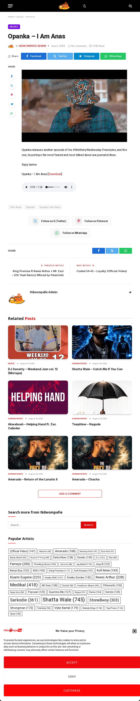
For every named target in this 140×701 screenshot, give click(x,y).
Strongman (21, 608)
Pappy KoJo (17, 592)
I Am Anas (15, 207)
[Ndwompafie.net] (65, 6)
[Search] (130, 6)
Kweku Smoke (79, 577)
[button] (134, 631)
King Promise (59, 570)
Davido (84, 557)
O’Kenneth (112, 585)
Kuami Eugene (25, 577)
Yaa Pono (114, 608)
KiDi (39, 570)
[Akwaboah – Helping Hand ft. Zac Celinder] (38, 397)
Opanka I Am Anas (49, 207)
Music (14, 26)
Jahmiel (66, 564)
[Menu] (10, 6)
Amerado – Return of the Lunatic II (32, 479)
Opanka (30, 207)
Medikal (24, 584)
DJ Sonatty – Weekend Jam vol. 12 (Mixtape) (33, 371)
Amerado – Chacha (86, 479)
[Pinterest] (11, 94)
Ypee (15, 614)
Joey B (103, 564)
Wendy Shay (92, 608)
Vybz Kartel (66, 608)
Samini (112, 592)
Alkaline (45, 551)
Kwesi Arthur (110, 577)
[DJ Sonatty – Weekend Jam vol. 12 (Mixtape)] (38, 342)
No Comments (79, 45)
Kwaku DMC (54, 577)
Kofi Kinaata (83, 570)
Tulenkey (44, 608)
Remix (95, 592)
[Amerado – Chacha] (102, 453)
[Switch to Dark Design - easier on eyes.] (84, 6)
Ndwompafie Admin (32, 45)
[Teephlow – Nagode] (102, 397)
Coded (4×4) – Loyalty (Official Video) (102, 271)
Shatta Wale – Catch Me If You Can (97, 369)
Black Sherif (18, 557)
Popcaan (36, 592)
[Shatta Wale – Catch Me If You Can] (102, 342)
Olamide (67, 586)
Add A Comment (70, 493)
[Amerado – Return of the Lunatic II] (38, 453)
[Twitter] (11, 85)
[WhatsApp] (11, 113)
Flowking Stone (45, 564)
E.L (100, 557)
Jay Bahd (84, 564)
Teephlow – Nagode (86, 424)
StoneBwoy (104, 600)
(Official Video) (22, 551)
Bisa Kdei (107, 551)
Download (54, 174)
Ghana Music (79, 363)
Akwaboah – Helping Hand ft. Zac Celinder (32, 426)
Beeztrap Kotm (88, 551)
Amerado (65, 551)
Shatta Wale (63, 600)
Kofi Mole (107, 570)
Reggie (80, 592)
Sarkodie (24, 600)
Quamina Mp (60, 592)
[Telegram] (11, 104)
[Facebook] (11, 76)
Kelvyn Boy (19, 570)
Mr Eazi (50, 585)
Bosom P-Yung (39, 558)
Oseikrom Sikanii (88, 585)
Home (11, 16)
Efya (113, 558)
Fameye (20, 564)
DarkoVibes (63, 557)
